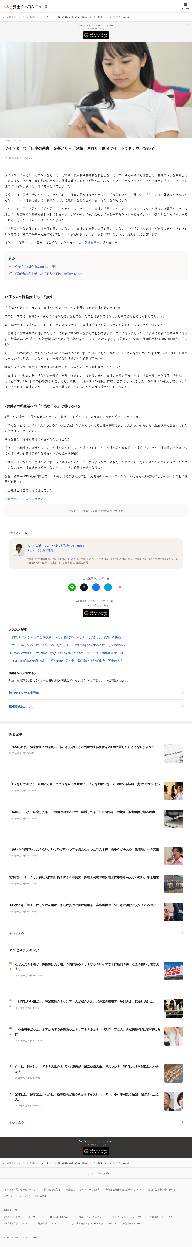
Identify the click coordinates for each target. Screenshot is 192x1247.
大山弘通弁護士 (89, 242)
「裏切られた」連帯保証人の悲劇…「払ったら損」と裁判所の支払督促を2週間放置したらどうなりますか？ (82, 747)
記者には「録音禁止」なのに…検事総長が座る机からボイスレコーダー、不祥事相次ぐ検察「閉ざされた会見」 (87, 1096)
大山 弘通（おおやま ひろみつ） (56, 545)
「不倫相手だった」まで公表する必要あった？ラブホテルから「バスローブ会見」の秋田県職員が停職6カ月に (88, 1031)
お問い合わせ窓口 (51, 1189)
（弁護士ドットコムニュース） (25, 498)
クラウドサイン (36, 1216)
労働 (32, 17)
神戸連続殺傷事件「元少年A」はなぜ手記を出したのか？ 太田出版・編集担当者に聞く (67, 653)
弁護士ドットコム (16, 17)
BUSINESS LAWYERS (61, 1216)
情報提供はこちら (21, 706)
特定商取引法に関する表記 (161, 1189)
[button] (120, 587)
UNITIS (112, 1223)
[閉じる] (188, 25)
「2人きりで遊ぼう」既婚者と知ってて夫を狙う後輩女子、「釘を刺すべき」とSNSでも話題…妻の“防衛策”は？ (85, 784)
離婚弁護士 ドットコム (49, 1223)
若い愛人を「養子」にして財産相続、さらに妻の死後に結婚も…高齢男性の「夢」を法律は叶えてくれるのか (82, 905)
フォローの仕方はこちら (96, 28)
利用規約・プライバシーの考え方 (83, 1189)
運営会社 (9, 1196)
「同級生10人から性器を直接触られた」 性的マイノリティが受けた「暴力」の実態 (65, 637)
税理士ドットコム (13, 1216)
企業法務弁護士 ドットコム (18, 1223)
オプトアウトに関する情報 (33, 1196)
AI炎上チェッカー (131, 1223)
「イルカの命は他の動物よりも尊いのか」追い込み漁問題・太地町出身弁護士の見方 (66, 660)
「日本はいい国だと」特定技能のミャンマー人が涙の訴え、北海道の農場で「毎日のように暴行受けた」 (85, 1001)
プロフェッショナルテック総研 (128, 1216)
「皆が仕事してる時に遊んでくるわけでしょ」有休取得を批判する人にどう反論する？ (67, 645)
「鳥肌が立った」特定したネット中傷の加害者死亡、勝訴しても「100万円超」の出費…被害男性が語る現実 (82, 812)
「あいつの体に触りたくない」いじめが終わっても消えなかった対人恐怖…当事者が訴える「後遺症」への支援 (84, 849)
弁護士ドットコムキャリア (92, 1216)
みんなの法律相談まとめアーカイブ (85, 1223)
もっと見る (16, 933)
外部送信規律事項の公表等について (124, 1189)
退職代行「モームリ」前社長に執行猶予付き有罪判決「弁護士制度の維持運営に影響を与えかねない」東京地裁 (84, 877)
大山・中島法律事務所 (40, 550)
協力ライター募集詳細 (24, 692)
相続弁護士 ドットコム (161, 1216)
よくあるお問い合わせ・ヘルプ (20, 1189)
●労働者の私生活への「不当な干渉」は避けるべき (48, 274)
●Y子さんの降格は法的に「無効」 (37, 266)
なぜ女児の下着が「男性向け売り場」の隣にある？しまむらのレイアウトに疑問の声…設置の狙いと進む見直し (87, 966)
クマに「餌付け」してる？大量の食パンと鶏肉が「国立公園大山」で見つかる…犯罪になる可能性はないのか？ (87, 1068)
